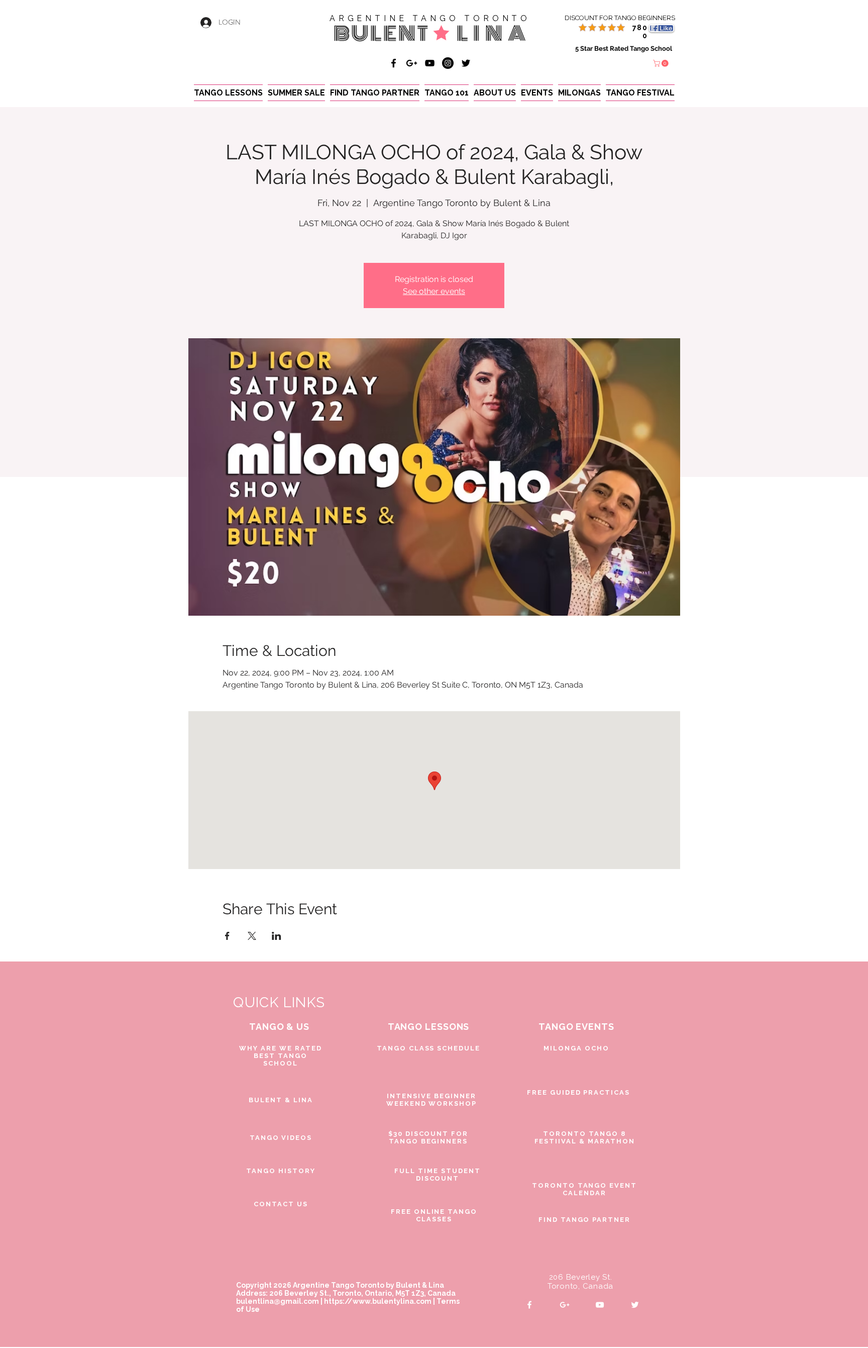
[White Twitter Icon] (635, 1305)
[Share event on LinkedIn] (276, 936)
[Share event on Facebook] (227, 936)
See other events (434, 291)
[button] (661, 63)
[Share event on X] (252, 936)
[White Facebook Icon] (529, 1305)
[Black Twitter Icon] (466, 63)
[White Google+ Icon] (565, 1305)
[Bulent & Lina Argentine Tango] (393, 63)
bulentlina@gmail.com (277, 1301)
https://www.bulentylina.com (377, 1301)
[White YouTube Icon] (600, 1305)
